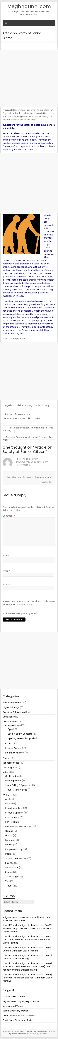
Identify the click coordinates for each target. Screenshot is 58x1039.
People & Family (13, 849)
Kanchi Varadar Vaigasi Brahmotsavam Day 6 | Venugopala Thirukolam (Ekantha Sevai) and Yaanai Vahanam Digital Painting (27, 966)
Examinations (12, 817)
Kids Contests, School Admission (19, 1015)
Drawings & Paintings (14, 712)
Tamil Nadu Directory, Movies (18, 1020)
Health (8, 835)
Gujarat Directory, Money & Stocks (21, 1001)
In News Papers (13, 748)
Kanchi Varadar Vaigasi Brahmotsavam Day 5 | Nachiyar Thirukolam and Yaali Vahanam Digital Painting (27, 977)
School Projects (11, 762)
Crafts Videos (12, 776)
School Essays (43, 405)
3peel (11, 729)
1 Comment (35, 418)
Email (6, 571)
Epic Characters (14, 808)
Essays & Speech (14, 812)
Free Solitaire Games (14, 996)
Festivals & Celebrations (18, 826)
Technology (11, 876)
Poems (9, 853)
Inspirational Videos (13, 1006)
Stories (9, 872)
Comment (9, 515)
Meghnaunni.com (29, 6)
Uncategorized (10, 767)
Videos (6, 772)
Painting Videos (13, 780)
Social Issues (11, 418)
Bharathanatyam (12, 702)
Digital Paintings (11, 707)
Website (7, 584)
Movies (9, 844)
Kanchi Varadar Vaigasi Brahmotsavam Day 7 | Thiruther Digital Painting (27, 957)
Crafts (8, 743)
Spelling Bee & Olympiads (21, 738)
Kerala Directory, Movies (15, 1010)
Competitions (12, 725)
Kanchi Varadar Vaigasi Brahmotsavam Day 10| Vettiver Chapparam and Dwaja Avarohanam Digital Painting (27, 928)
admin (9, 414)
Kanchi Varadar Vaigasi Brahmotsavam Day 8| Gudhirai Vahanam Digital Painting (27, 949)
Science (9, 862)
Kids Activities (10, 721)
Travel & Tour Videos (16, 789)
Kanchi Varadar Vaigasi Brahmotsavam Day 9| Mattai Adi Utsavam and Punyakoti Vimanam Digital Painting (27, 939)
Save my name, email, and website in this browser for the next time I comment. (29, 603)
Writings (21, 418)
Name (7, 555)
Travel (8, 885)
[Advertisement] (29, 78)
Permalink (24, 465)
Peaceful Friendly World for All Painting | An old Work (29, 438)
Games (9, 831)
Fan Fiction (11, 821)
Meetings (10, 840)
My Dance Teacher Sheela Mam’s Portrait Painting (28, 429)
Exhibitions (8, 716)
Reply (48, 482)
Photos (6, 758)
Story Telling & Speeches (18, 785)
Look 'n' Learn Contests (20, 733)
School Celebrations (16, 858)
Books (8, 803)
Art (7, 799)
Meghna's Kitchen (14, 752)
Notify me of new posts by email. (20, 613)
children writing (24, 405)
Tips (7, 881)
